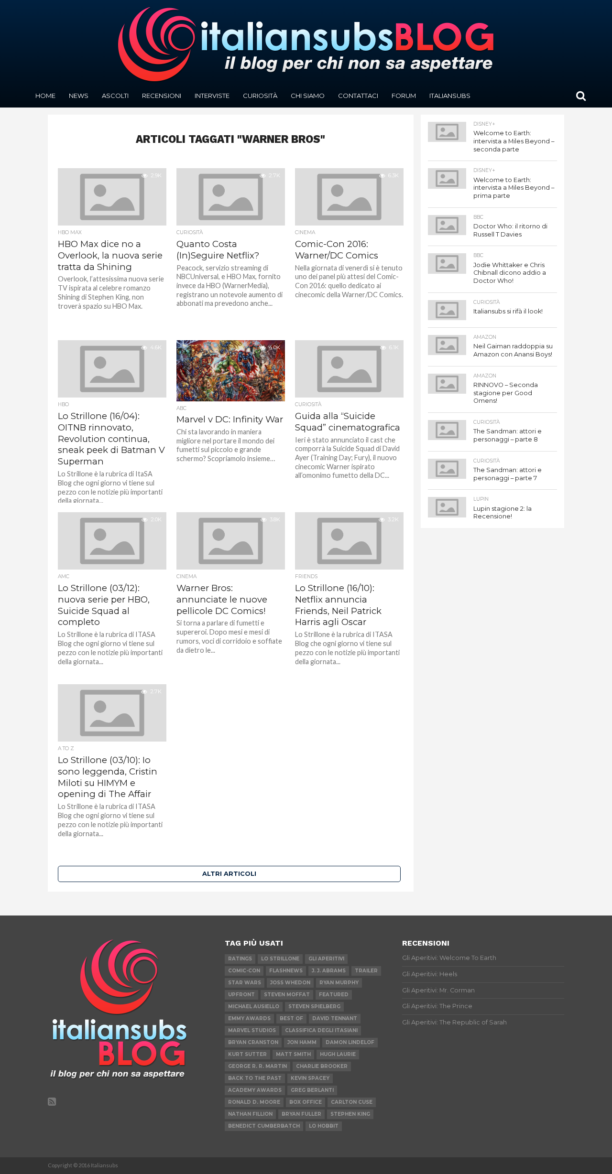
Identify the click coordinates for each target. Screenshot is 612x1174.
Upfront (241, 994)
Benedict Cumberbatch (264, 1126)
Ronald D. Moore (254, 1102)
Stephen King (350, 1114)
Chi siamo (308, 95)
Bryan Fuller (301, 1114)
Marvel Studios (252, 1030)
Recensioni (161, 95)
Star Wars (244, 983)
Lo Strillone (280, 959)
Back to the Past (255, 1078)
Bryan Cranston (253, 1042)
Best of (291, 1018)
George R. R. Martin (257, 1066)
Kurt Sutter (247, 1054)
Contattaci (358, 95)
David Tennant (334, 1018)
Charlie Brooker (322, 1066)
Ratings (240, 959)
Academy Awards (255, 1090)
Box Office (305, 1102)
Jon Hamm (302, 1042)
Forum (404, 95)
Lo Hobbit (324, 1126)
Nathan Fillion (250, 1114)
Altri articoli (229, 873)
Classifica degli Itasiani (321, 1030)
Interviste (212, 95)
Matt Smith (293, 1054)
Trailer (366, 971)
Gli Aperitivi (326, 959)
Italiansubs (449, 95)
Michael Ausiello (253, 1006)
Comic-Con (244, 971)
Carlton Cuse (351, 1102)
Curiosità (260, 95)
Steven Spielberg (314, 1006)
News (78, 95)
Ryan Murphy (339, 983)
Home (45, 95)
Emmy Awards (249, 1018)
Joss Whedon (290, 983)
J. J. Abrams (329, 971)
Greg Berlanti (312, 1090)
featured (334, 994)
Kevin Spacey (310, 1078)
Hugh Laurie (338, 1054)
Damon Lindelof (350, 1042)
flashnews (286, 971)
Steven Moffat (287, 994)
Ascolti (115, 95)
